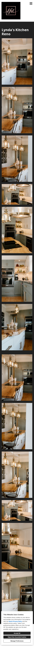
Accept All (17, 633)
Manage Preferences (17, 641)
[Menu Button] (31, 3)
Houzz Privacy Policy (15, 621)
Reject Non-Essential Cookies (17, 637)
